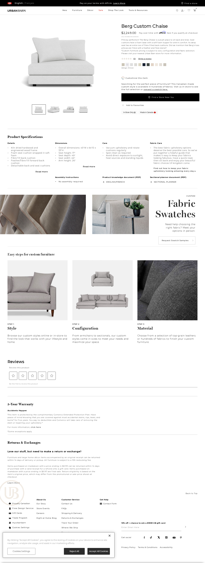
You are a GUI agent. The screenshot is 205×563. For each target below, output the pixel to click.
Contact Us (67, 504)
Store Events (43, 508)
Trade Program (19, 518)
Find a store (190, 3)
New (64, 10)
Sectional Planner (165, 182)
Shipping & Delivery (72, 513)
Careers (40, 513)
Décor (90, 10)
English (110, 182)
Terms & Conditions (147, 547)
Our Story (41, 504)
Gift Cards (17, 513)
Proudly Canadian (21, 503)
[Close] (109, 535)
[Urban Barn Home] (17, 10)
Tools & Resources (138, 10)
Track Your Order (70, 523)
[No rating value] (127, 58)
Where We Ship (70, 528)
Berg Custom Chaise (144, 26)
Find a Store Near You (163, 97)
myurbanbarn (19, 523)
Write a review (145, 59)
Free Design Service (21, 508)
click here (36, 427)
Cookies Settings (20, 527)
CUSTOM (190, 196)
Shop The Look (116, 10)
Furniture (77, 10)
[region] (59, 545)
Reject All (74, 551)
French (120, 182)
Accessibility (166, 547)
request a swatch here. (156, 89)
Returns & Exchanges (72, 518)
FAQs (64, 508)
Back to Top (191, 493)
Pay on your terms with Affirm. (102, 3)
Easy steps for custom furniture (31, 254)
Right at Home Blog (47, 518)
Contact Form (110, 504)
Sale (101, 10)
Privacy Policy (128, 547)
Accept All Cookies (98, 551)
